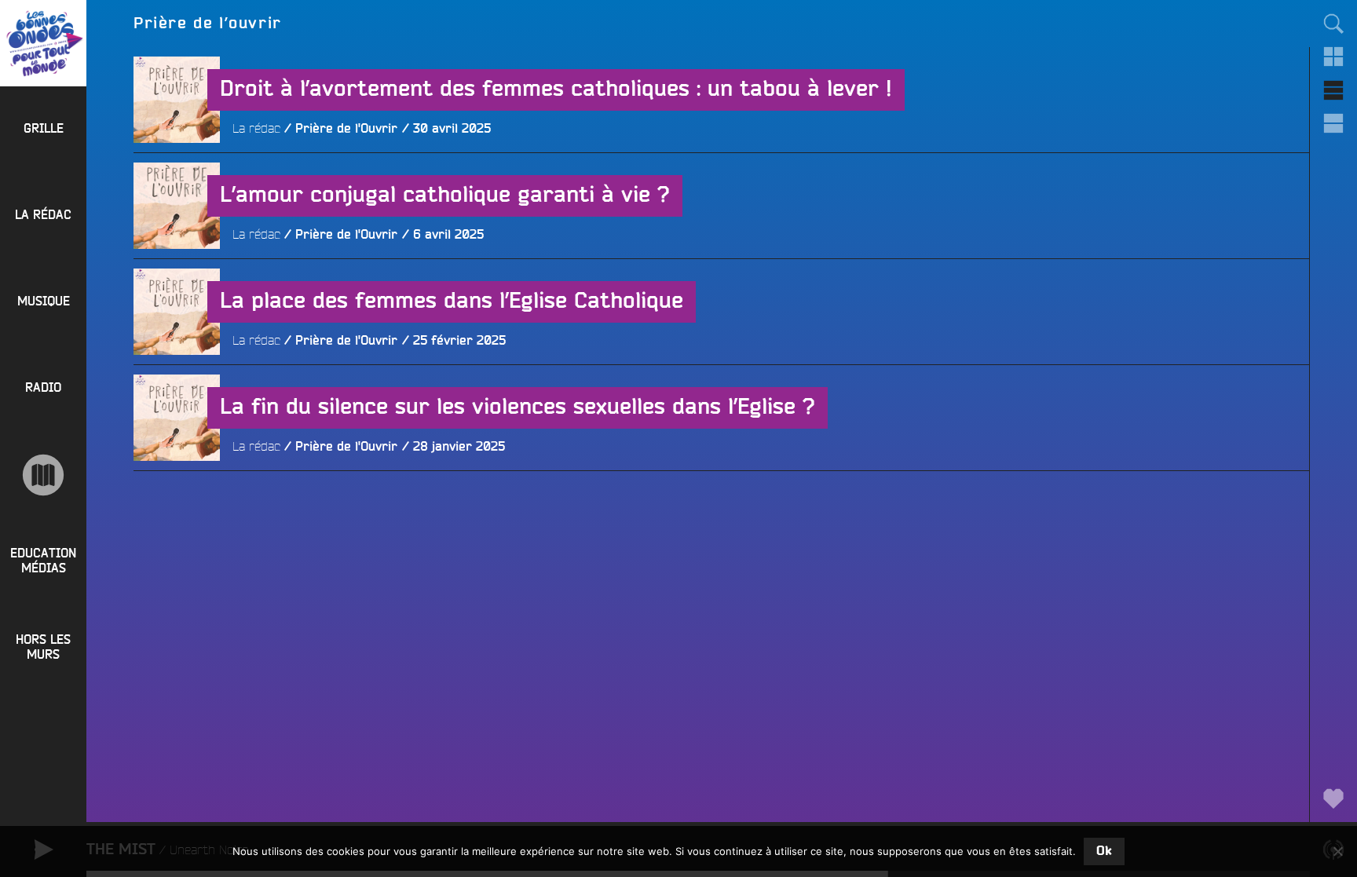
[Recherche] (1333, 23)
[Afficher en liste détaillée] (1333, 123)
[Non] (1337, 851)
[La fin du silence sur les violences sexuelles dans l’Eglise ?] (177, 504)
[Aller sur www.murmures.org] (43, 475)
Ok (1104, 851)
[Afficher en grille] (1333, 56)
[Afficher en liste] (1333, 90)
